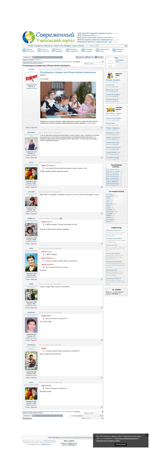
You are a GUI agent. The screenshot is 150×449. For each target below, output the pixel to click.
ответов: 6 (114, 82)
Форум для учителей (27, 61)
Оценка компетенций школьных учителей (96, 37)
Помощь (81, 46)
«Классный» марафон (113, 94)
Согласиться (121, 444)
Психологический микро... (114, 118)
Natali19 (108, 217)
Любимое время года (112, 142)
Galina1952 (109, 204)
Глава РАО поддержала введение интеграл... (97, 33)
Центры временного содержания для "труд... (97, 42)
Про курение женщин (112, 157)
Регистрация (119, 60)
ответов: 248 (115, 159)
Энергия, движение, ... (113, 181)
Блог (35, 88)
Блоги (75, 46)
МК (61, 46)
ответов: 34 (115, 96)
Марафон (67, 46)
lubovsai (108, 221)
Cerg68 (108, 208)
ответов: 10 (115, 129)
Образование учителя (113, 133)
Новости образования (67, 61)
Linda (107, 202)
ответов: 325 (115, 149)
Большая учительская (38, 61)
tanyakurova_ (110, 211)
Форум (56, 46)
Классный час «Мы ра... (113, 171)
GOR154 (108, 215)
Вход (117, 62)
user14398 (109, 214)
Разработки (39, 46)
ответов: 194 (115, 120)
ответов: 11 (115, 91)
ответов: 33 (115, 101)
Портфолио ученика (88, 35)
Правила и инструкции (73, 437)
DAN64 (108, 198)
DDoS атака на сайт (112, 90)
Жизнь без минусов (112, 99)
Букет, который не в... (113, 178)
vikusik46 (109, 210)
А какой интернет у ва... (113, 152)
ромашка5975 (110, 196)
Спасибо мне (110, 85)
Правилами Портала (50, 441)
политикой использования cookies (108, 441)
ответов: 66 (115, 154)
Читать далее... (92, 123)
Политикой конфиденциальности (126, 438)
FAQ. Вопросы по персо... (114, 113)
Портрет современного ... (114, 137)
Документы (49, 46)
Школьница (109, 219)
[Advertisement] (75, 15)
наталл (108, 200)
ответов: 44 (115, 125)
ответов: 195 (115, 134)
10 (61, 382)
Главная (30, 46)
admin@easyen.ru (46, 444)
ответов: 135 (115, 115)
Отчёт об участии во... (113, 169)
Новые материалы (86, 437)
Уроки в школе (110, 123)
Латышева (109, 194)
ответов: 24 (115, 86)
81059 (108, 206)
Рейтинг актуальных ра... (114, 147)
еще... (116, 77)
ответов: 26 (115, 144)
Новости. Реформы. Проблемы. (52, 61)
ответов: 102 (115, 139)
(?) (119, 294)
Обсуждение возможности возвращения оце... (97, 39)
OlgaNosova (38, 59)
